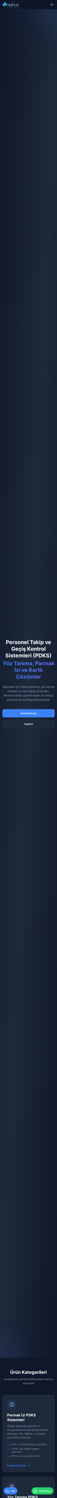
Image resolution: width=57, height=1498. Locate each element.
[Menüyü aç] (52, 5)
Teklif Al (28, 724)
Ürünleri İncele (28, 713)
